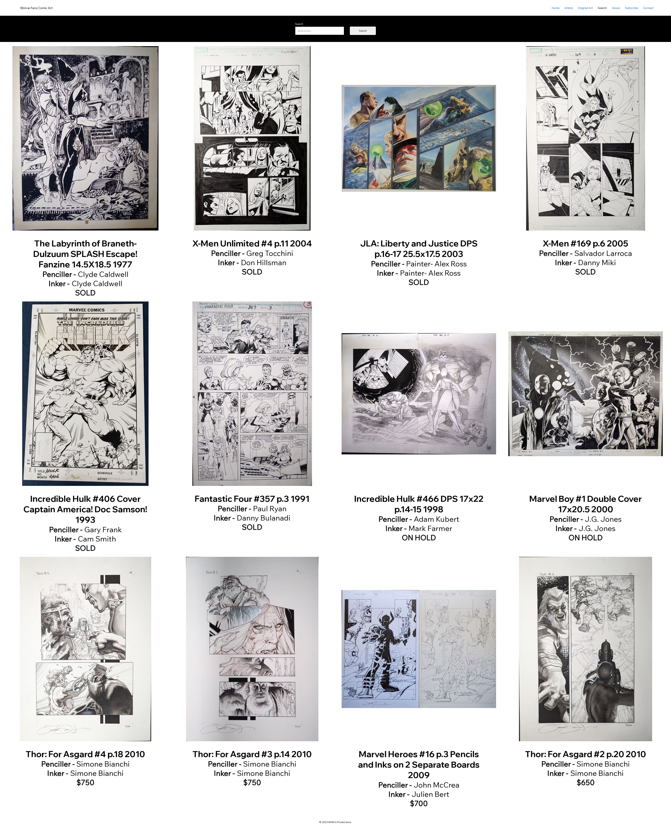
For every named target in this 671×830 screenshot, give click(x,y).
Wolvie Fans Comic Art (36, 8)
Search (299, 24)
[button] (585, 7)
